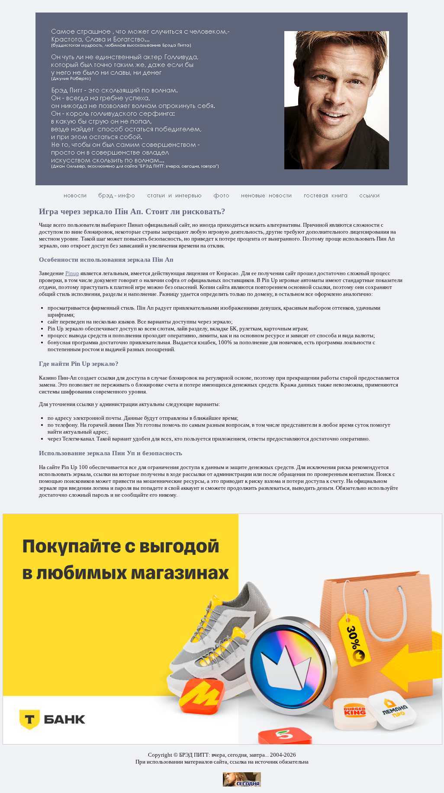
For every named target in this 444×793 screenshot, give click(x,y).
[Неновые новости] (266, 198)
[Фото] (221, 198)
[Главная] (75, 198)
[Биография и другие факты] (116, 198)
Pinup (72, 273)
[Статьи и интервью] (174, 198)
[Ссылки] (369, 198)
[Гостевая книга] (325, 198)
